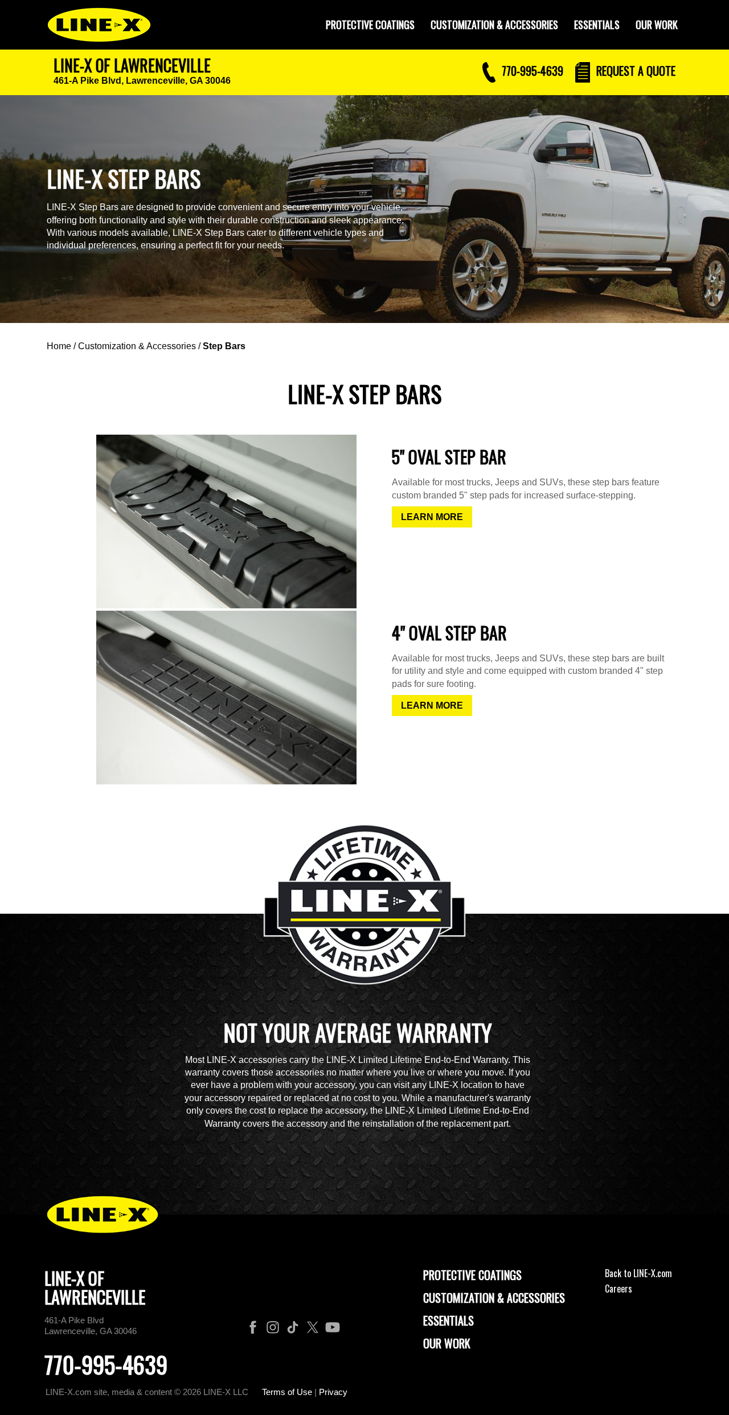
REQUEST (634, 70)
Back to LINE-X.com (638, 1273)
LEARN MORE (432, 517)
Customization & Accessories (137, 346)
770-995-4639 (105, 1364)
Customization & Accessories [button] (494, 24)
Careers (618, 1288)
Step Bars (224, 346)
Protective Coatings (472, 1274)
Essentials (597, 24)
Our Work (657, 24)
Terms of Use (287, 1392)
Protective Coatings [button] (370, 24)
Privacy (333, 1392)
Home (59, 346)
